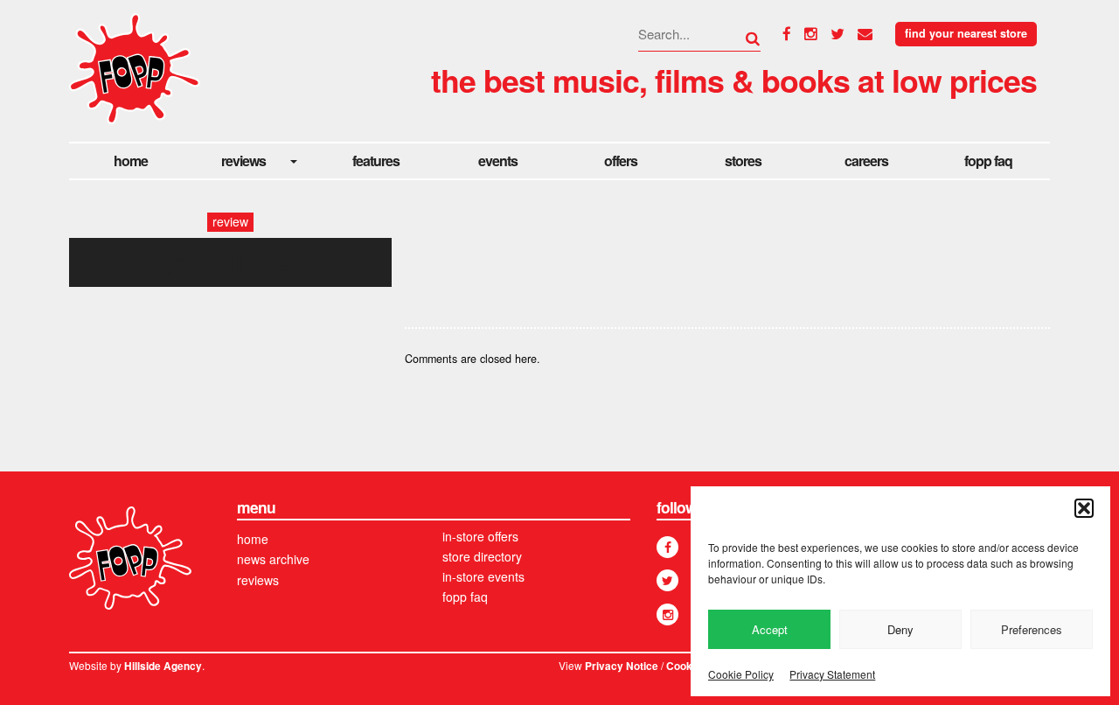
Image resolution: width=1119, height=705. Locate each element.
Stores (743, 160)
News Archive (273, 559)
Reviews (243, 160)
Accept (770, 629)
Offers (620, 160)
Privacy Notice (621, 666)
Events (498, 160)
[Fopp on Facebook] (667, 547)
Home (131, 160)
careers (866, 160)
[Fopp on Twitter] (667, 580)
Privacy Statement (832, 674)
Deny (900, 629)
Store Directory (482, 556)
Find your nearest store (966, 33)
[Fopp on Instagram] (667, 614)
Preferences (1031, 629)
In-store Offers (480, 536)
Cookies (686, 666)
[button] (1084, 508)
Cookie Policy (741, 674)
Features (376, 160)
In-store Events (483, 576)
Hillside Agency (163, 666)
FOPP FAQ (988, 160)
